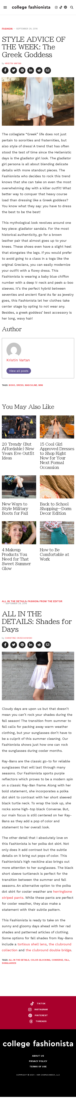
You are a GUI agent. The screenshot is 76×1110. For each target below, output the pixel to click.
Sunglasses (9, 963)
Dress (20, 385)
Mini (40, 385)
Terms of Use (38, 1066)
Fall (66, 960)
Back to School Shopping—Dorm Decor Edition (56, 508)
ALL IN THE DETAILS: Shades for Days (36, 621)
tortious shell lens (32, 944)
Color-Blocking (40, 960)
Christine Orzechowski (18, 638)
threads (41, 1021)
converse (57, 960)
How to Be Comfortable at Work (54, 554)
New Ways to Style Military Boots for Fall (15, 508)
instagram (41, 1009)
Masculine (31, 385)
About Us (38, 1056)
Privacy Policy (38, 1061)
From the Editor (50, 601)
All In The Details (14, 601)
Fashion (7, 29)
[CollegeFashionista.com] (31, 7)
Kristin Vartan (13, 63)
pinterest (41, 1015)
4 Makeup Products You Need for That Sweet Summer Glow (16, 559)
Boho (12, 385)
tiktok (41, 1003)
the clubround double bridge (48, 950)
